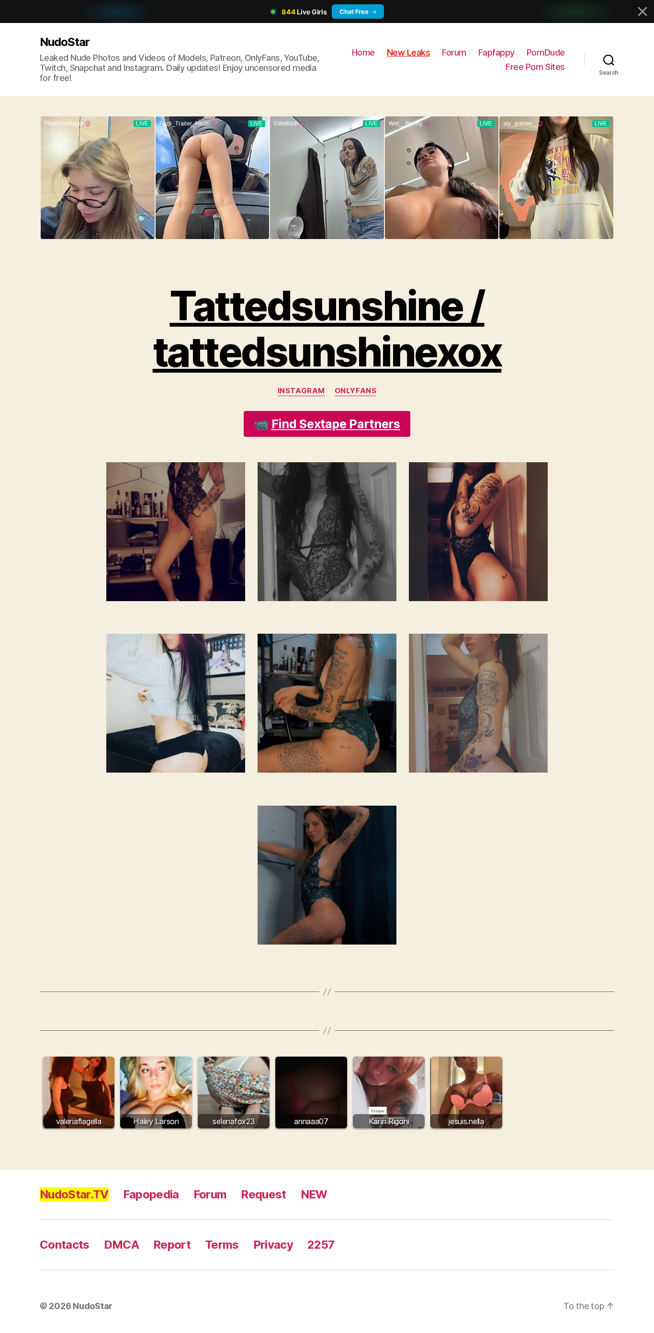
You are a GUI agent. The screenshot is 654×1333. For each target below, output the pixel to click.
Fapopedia (151, 1194)
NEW (314, 1194)
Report (172, 1245)
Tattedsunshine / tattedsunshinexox (327, 329)
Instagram (301, 391)
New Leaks (408, 52)
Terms (222, 1245)
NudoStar (65, 42)
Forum (454, 52)
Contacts (65, 1245)
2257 (320, 1245)
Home (363, 52)
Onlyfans (355, 391)
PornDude (546, 52)
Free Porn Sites (535, 67)
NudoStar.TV (74, 1194)
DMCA (121, 1245)
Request (263, 1194)
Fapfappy (496, 52)
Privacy (273, 1245)
